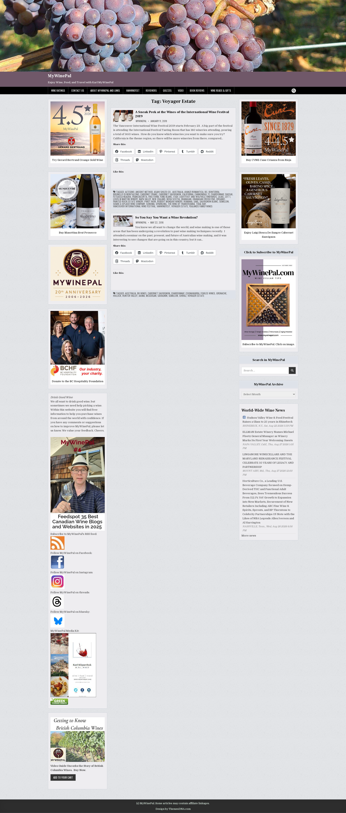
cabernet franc (149, 194)
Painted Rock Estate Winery (128, 201)
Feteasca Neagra (122, 196)
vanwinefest (163, 206)
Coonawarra (192, 293)
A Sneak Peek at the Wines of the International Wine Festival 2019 (182, 114)
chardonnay (217, 194)
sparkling (161, 204)
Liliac (221, 196)
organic (220, 199)
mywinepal (141, 121)
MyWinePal (59, 76)
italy (175, 196)
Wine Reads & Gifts (221, 90)
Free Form (153, 196)
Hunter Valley (129, 296)
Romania (188, 201)
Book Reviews (197, 90)
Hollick (117, 296)
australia (177, 192)
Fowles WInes (208, 293)
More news (248, 535)
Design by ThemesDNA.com (173, 809)
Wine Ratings (58, 90)
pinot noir (150, 201)
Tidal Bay (201, 204)
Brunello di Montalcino (126, 194)
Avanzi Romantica (193, 192)
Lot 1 (227, 196)
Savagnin (162, 296)
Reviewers (151, 90)
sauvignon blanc (209, 201)
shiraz (182, 296)
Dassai (228, 194)
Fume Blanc (166, 196)
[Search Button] (294, 90)
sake (196, 201)
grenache (221, 293)
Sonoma (150, 204)
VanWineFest (133, 90)
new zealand (158, 199)
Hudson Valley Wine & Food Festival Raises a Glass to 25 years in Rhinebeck (267, 419)
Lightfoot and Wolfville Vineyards (198, 196)
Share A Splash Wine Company (129, 204)
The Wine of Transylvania (181, 204)
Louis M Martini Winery (125, 199)
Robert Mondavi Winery (169, 201)
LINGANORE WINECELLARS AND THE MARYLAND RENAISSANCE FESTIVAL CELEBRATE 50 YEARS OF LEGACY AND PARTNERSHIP (268, 460)
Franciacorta (139, 196)
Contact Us (77, 90)
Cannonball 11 (202, 194)
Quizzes (167, 90)
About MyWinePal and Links (105, 90)
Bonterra (214, 192)
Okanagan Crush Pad (204, 199)
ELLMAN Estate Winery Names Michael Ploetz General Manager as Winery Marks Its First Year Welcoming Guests (268, 436)
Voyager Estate (179, 206)
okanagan (186, 199)
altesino (129, 192)
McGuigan (151, 296)
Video (181, 90)
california (187, 194)
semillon (224, 201)
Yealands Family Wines (200, 206)
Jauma (142, 296)
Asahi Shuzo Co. (162, 192)
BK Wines (142, 293)
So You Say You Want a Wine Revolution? (166, 217)
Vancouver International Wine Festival (134, 206)
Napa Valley (145, 199)
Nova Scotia (173, 199)
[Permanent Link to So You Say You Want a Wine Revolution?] (123, 221)
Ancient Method (144, 192)
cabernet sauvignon (170, 194)
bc (206, 192)
